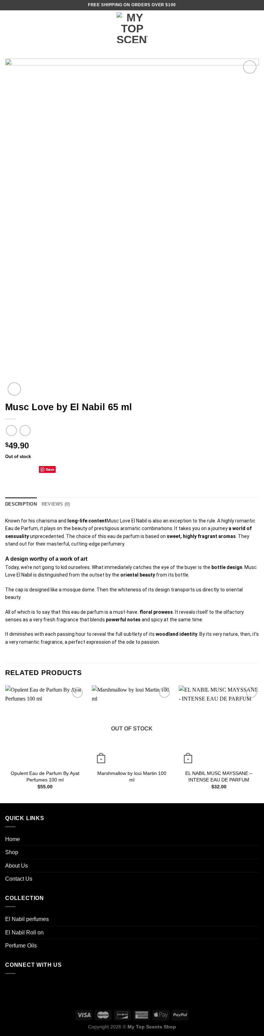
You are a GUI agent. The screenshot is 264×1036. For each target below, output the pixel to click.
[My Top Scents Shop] (132, 27)
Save (50, 469)
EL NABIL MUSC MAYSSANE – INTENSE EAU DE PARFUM (218, 776)
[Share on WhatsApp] (9, 469)
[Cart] (255, 27)
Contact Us (18, 879)
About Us (16, 866)
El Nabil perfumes (27, 919)
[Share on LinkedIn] (60, 469)
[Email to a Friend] (34, 469)
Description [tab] (21, 504)
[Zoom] (14, 389)
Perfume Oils (21, 946)
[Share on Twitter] (26, 469)
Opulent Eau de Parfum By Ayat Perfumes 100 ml (45, 776)
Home (12, 839)
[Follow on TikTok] (12, 987)
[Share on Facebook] (18, 469)
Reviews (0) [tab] (56, 504)
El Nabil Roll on (24, 932)
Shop (11, 852)
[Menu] (9, 27)
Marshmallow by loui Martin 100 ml (131, 776)
